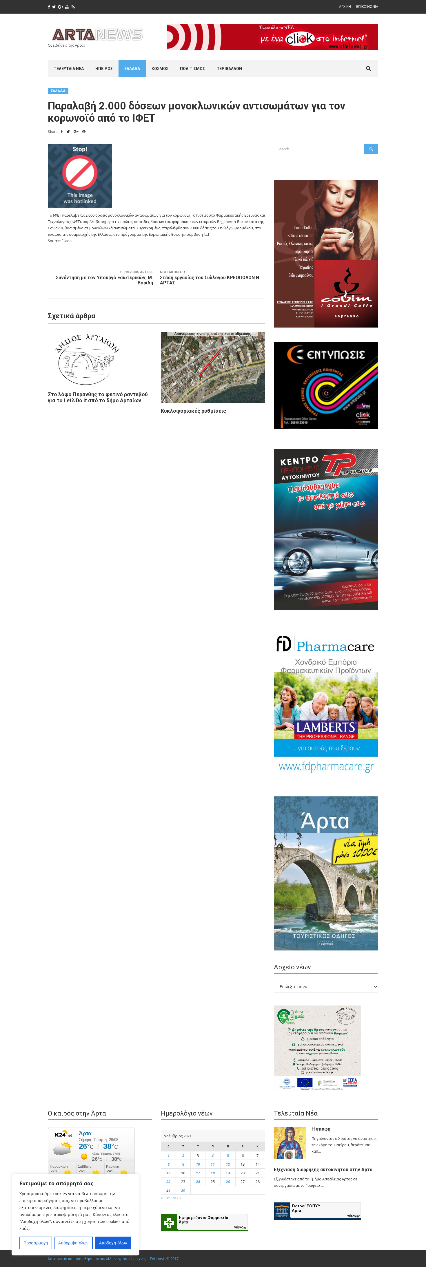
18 (213, 1172)
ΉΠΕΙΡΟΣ (104, 68)
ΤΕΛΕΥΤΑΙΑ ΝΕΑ (69, 68)
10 (198, 1164)
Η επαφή (321, 1129)
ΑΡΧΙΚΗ (345, 6)
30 (183, 1190)
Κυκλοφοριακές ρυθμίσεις (193, 411)
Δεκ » (177, 1197)
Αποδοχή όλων (113, 1243)
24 (198, 1181)
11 (213, 1164)
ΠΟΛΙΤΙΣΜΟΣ (192, 68)
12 (228, 1164)
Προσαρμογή (35, 1243)
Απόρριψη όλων (73, 1243)
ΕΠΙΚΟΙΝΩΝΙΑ (367, 6)
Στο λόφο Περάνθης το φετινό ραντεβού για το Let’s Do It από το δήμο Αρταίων (98, 397)
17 (198, 1172)
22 (168, 1181)
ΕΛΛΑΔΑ (132, 68)
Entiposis (157, 1258)
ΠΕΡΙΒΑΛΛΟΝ (229, 68)
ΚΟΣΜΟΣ (160, 68)
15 (168, 1172)
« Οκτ (165, 1197)
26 (228, 1181)
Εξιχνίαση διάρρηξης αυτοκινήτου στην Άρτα (323, 1169)
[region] (75, 1214)
